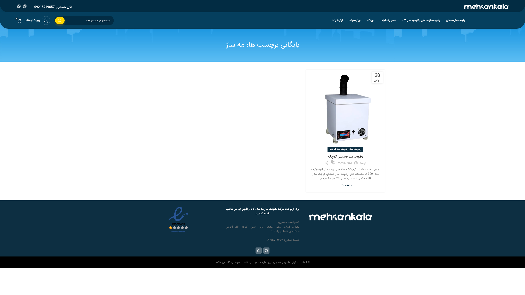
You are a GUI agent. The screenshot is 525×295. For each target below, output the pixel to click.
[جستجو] (60, 20)
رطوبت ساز (355, 149)
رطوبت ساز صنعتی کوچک (345, 156)
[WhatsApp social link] (19, 6)
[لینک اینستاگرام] (25, 6)
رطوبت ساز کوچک (339, 149)
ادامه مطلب (345, 185)
